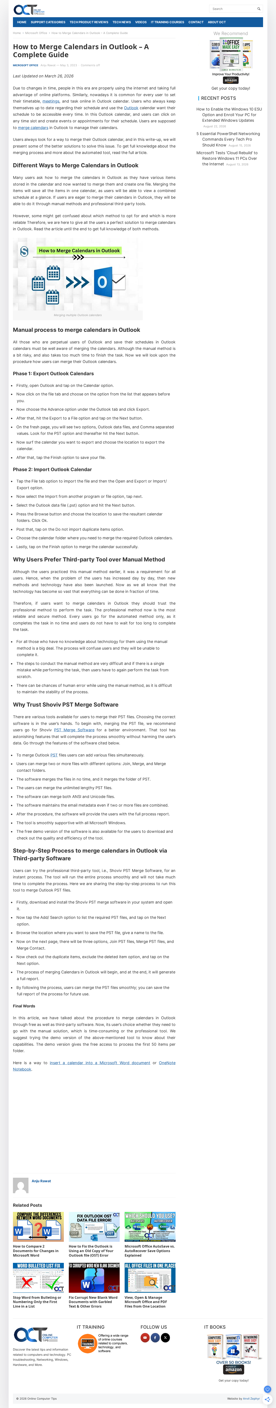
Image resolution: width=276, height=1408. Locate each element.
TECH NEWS (122, 22)
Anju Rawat (48, 65)
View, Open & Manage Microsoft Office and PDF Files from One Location (146, 1302)
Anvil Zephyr (251, 1398)
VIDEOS (141, 22)
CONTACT (196, 22)
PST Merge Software (74, 730)
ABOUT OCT (217, 22)
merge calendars (33, 127)
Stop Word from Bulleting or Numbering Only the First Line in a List (37, 1302)
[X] (165, 1337)
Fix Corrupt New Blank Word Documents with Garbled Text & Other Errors (93, 1302)
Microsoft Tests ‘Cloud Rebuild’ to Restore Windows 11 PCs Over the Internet (227, 158)
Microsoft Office (36, 33)
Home (17, 33)
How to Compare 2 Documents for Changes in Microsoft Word (36, 1251)
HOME (22, 22)
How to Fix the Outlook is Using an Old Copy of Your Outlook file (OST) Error (91, 1251)
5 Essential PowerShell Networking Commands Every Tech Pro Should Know (228, 139)
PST (54, 755)
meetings (50, 101)
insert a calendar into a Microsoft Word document (100, 1063)
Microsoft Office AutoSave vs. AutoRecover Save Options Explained (150, 1251)
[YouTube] (145, 1337)
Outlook (131, 108)
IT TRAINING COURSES (167, 22)
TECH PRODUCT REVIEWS (89, 22)
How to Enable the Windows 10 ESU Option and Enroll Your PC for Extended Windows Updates (229, 115)
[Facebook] (155, 1337)
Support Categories (48, 22)
